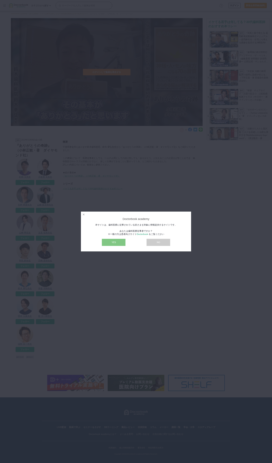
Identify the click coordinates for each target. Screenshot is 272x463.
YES (114, 242)
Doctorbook (142, 234)
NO (158, 242)
